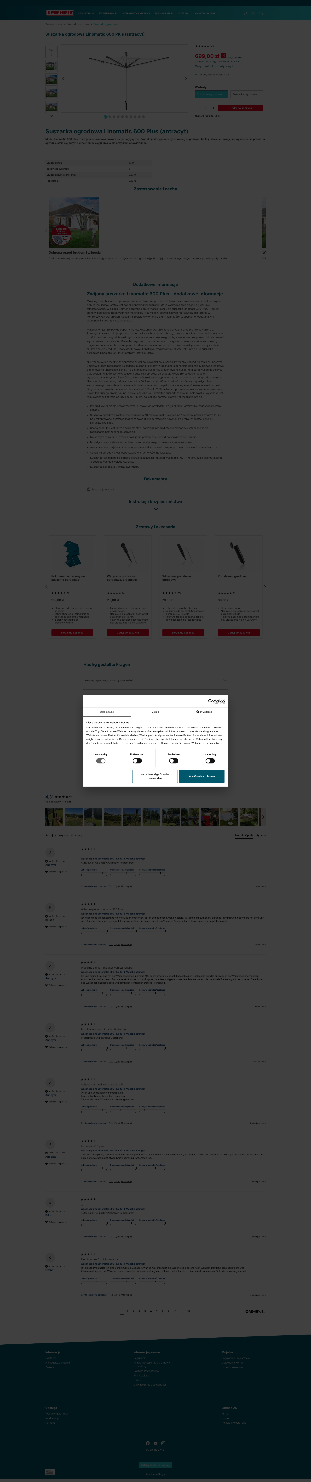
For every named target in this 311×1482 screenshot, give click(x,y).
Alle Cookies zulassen (202, 776)
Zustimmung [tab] (107, 711)
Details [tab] (156, 711)
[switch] (137, 760)
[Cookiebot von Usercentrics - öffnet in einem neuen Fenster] (210, 701)
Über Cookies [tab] (204, 711)
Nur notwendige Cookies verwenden (155, 776)
